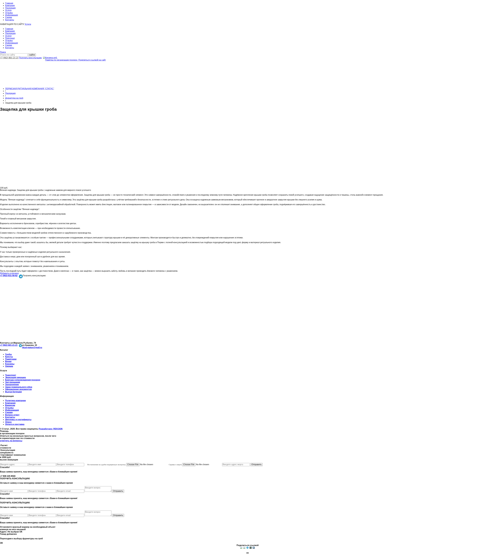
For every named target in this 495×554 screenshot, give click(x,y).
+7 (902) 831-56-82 (9, 275)
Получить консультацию (30, 58)
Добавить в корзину (9, 273)
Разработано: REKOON (51, 429)
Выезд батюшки (13, 392)
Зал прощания (12, 382)
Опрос (8, 422)
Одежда (9, 366)
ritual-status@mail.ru (32, 347)
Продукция (10, 8)
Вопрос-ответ (12, 415)
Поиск (3, 52)
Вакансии (10, 405)
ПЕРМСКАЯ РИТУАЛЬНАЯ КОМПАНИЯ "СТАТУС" (29, 89)
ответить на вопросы (11, 441)
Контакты (9, 20)
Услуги (8, 10)
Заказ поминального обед (18, 387)
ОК (20, 532)
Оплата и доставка (14, 424)
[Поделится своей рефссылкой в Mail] (251, 548)
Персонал (10, 38)
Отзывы (9, 13)
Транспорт (10, 375)
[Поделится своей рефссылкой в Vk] (254, 548)
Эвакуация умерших (15, 377)
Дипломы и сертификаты (18, 419)
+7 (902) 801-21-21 (9, 58)
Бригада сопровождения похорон (22, 380)
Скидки (8, 17)
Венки (8, 361)
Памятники (10, 359)
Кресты (9, 357)
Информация (11, 15)
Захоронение (12, 384)
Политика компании (15, 400)
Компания (10, 5)
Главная (9, 3)
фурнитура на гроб (14, 98)
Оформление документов (18, 389)
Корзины (9, 364)
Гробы (8, 354)
